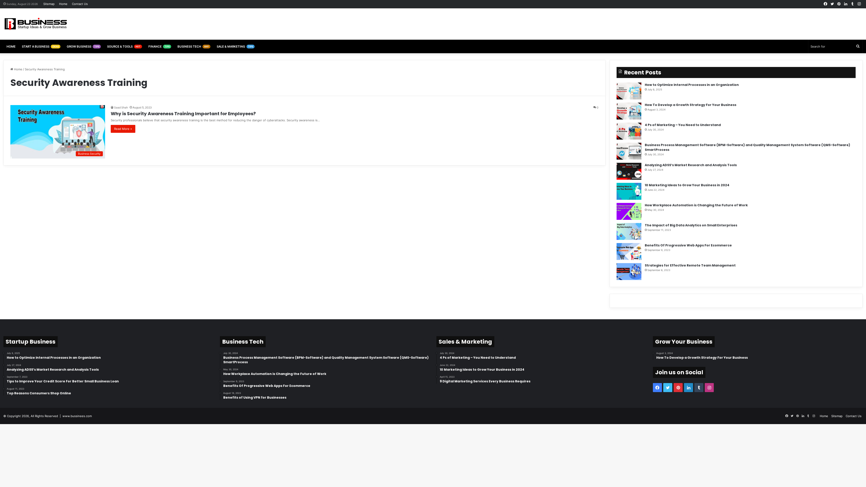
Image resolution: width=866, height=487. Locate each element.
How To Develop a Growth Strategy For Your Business (690, 105)
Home (63, 4)
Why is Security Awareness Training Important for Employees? (183, 113)
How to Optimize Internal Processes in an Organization (692, 85)
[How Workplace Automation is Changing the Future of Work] (629, 211)
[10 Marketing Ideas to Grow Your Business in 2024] (629, 191)
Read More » (123, 129)
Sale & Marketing (235, 46)
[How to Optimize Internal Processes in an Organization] (629, 91)
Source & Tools (123, 46)
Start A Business (40, 46)
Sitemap (49, 4)
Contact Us (80, 4)
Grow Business (83, 46)
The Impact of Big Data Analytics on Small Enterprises (691, 225)
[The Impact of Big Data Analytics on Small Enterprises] (629, 231)
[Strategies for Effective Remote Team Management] (629, 271)
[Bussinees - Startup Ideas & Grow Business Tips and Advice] (35, 24)
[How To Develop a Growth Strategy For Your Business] (629, 111)
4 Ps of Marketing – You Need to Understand (683, 125)
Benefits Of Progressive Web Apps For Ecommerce (688, 245)
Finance (159, 46)
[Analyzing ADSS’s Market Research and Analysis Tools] (629, 171)
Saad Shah (121, 107)
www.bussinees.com (77, 416)
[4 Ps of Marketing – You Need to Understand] (629, 131)
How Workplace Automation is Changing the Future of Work (696, 205)
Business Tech (193, 46)
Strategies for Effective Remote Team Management (690, 265)
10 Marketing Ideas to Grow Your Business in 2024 (687, 185)
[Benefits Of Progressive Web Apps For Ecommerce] (629, 251)
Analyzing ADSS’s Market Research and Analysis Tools (691, 165)
